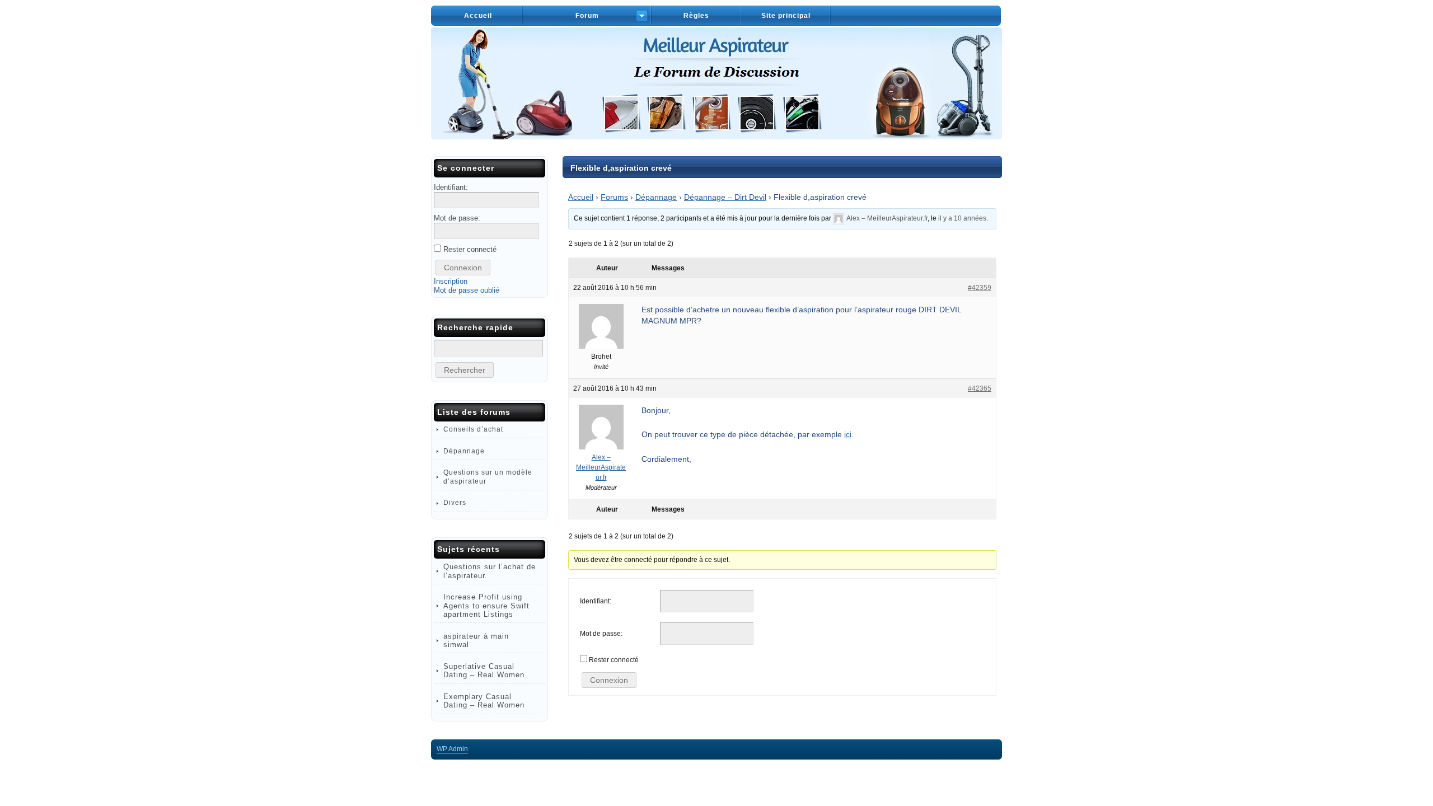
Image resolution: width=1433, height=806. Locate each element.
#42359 (979, 288)
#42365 (979, 388)
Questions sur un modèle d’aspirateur (487, 476)
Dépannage (656, 197)
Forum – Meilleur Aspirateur (716, 83)
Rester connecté (614, 660)
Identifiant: (595, 601)
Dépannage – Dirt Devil (725, 197)
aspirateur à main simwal (476, 640)
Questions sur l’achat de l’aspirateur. (489, 571)
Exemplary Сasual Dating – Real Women (484, 700)
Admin (452, 749)
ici (847, 434)
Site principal (786, 16)
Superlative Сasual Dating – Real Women (484, 670)
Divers (454, 503)
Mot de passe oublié (466, 290)
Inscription (450, 281)
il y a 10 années (962, 218)
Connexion (609, 680)
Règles (696, 16)
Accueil (478, 16)
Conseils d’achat (473, 429)
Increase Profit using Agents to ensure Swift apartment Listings (486, 605)
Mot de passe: (601, 634)
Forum (587, 16)
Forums (614, 197)
